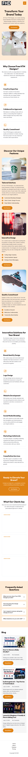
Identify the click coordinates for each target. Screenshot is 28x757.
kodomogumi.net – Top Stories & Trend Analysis (14, 683)
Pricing (14, 749)
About (14, 745)
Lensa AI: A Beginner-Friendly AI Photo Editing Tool (14, 716)
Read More (8, 663)
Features (14, 747)
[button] (14, 27)
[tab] (14, 597)
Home (14, 743)
